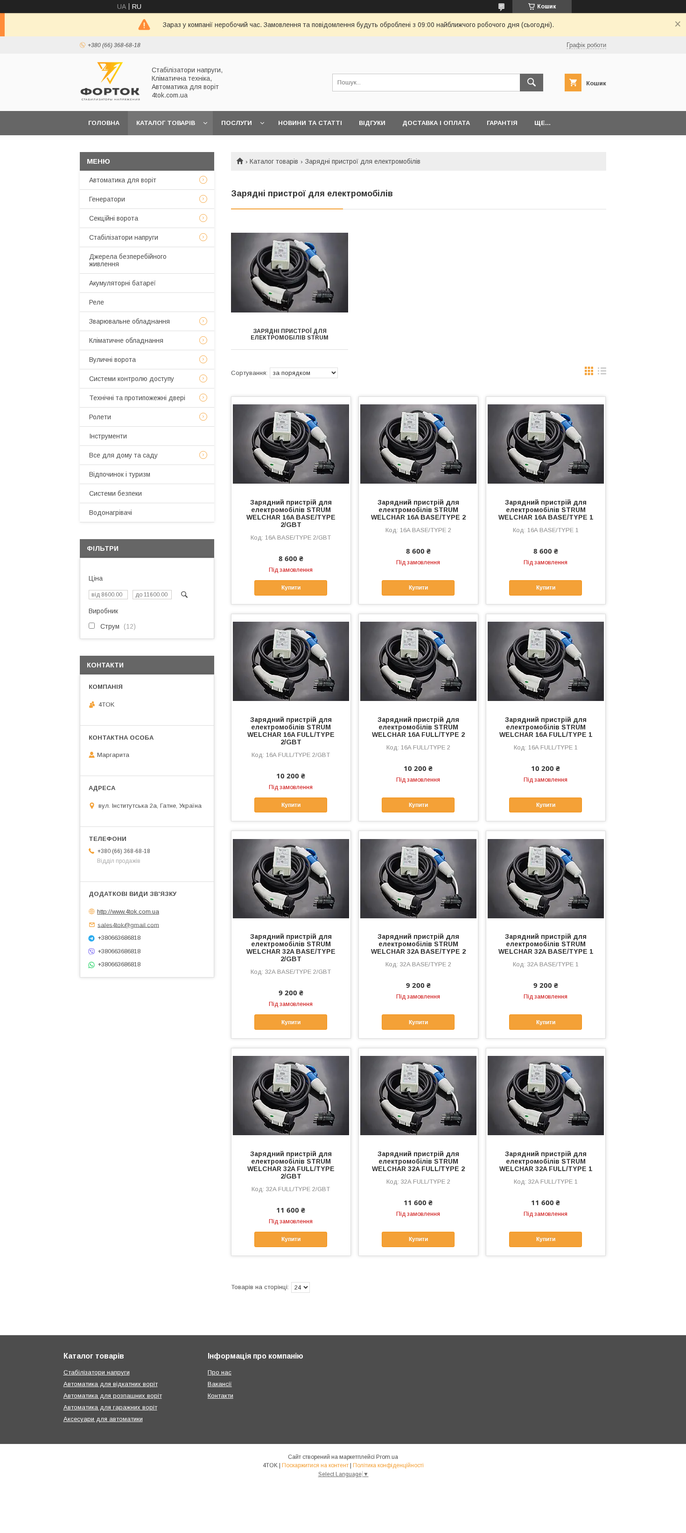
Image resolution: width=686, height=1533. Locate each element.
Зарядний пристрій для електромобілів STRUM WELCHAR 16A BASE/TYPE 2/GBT (291, 513)
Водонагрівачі (110, 512)
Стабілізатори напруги (123, 237)
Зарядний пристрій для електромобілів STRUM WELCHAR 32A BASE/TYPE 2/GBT (291, 948)
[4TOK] (110, 99)
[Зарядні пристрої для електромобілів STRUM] (289, 272)
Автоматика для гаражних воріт (110, 1407)
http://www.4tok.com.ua (128, 911)
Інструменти (108, 436)
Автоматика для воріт (122, 180)
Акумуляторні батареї (122, 283)
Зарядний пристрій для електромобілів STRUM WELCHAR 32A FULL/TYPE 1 (545, 1161)
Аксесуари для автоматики (103, 1418)
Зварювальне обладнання (129, 321)
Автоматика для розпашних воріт (112, 1395)
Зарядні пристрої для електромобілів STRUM (290, 334)
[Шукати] (531, 82)
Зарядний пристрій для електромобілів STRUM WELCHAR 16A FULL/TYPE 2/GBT (291, 731)
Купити (291, 587)
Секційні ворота (113, 218)
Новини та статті (310, 122)
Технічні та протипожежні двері (137, 398)
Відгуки (372, 122)
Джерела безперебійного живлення (128, 260)
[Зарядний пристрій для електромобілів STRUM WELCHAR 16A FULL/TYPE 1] (545, 661)
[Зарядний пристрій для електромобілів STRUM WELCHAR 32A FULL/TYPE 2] (418, 1095)
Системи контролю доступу (131, 378)
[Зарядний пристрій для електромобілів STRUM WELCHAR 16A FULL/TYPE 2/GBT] (290, 661)
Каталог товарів (165, 122)
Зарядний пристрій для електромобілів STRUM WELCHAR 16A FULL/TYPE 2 (418, 727)
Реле (96, 302)
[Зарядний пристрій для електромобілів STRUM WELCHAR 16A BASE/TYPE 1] (545, 443)
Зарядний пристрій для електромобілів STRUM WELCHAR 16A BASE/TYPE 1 (545, 510)
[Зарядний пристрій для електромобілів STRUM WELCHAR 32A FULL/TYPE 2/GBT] (290, 1095)
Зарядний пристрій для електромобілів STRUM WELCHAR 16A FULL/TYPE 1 (545, 727)
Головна (103, 122)
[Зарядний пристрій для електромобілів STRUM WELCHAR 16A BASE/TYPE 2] (418, 443)
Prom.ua (387, 1457)
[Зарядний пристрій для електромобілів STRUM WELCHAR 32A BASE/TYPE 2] (418, 877)
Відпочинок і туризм (119, 474)
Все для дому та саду (123, 455)
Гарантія (502, 122)
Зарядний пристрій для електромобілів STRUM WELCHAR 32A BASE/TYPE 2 (418, 944)
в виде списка (602, 373)
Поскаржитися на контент (315, 1465)
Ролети (100, 417)
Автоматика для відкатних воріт (110, 1383)
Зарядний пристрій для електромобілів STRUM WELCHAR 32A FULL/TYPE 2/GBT (291, 1165)
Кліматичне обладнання (126, 340)
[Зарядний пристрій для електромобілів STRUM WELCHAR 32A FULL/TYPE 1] (545, 1095)
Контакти (220, 1395)
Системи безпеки (115, 493)
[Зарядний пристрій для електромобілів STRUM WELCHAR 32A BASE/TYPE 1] (545, 877)
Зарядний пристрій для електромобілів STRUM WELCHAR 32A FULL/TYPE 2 (418, 1161)
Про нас (219, 1372)
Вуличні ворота (112, 359)
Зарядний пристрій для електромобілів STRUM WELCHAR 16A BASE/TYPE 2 (418, 510)
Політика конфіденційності (388, 1465)
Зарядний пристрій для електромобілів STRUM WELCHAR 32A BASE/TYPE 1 (545, 944)
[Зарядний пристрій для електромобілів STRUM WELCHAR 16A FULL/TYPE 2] (418, 661)
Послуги (236, 122)
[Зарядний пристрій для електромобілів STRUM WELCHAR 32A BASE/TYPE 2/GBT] (290, 877)
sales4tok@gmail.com (128, 924)
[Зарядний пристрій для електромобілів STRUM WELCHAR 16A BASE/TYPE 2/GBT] (290, 443)
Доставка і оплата (436, 122)
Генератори (107, 199)
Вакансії (220, 1383)
